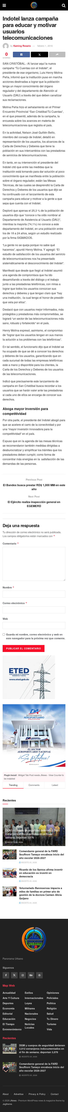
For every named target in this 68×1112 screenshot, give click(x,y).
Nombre (8, 587)
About (6, 1094)
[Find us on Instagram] (22, 975)
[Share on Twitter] (39, 54)
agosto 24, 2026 (29, 903)
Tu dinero (52, 1019)
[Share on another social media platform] (57, 54)
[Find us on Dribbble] (39, 975)
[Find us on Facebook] (6, 975)
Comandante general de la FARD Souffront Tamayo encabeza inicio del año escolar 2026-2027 (41, 854)
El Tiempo (8, 1024)
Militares (30, 1008)
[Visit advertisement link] (34, 735)
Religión (52, 1008)
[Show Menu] (4, 5)
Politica (51, 1003)
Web (5, 618)
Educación (9, 1019)
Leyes (28, 1003)
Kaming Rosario (22, 45)
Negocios (30, 1019)
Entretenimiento (12, 1029)
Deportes (8, 1003)
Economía (8, 1008)
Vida (49, 1029)
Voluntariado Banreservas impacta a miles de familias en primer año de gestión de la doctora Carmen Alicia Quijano (40, 893)
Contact (55, 1094)
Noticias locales (30, 1025)
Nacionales (31, 1013)
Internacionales (34, 998)
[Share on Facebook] (21, 54)
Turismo (51, 1024)
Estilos (29, 992)
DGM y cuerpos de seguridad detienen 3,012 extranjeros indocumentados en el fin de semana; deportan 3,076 (31, 834)
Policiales (52, 998)
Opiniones (53, 992)
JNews (13, 1100)
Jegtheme (7, 1103)
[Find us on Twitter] (14, 975)
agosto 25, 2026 (15, 842)
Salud (50, 1013)
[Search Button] (63, 5)
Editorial (8, 1013)
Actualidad (9, 992)
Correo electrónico (15, 603)
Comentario (11, 543)
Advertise (18, 1094)
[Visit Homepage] (34, 5)
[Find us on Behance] (31, 975)
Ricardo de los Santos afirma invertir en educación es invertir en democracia (41, 873)
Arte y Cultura (11, 998)
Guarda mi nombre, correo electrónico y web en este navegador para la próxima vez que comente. (35, 636)
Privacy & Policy (37, 1094)
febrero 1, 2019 (44, 45)
